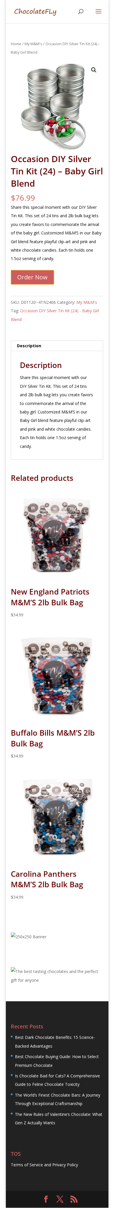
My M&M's (33, 43)
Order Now (32, 277)
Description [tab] (29, 345)
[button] (94, 70)
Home (16, 43)
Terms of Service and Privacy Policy (44, 1164)
